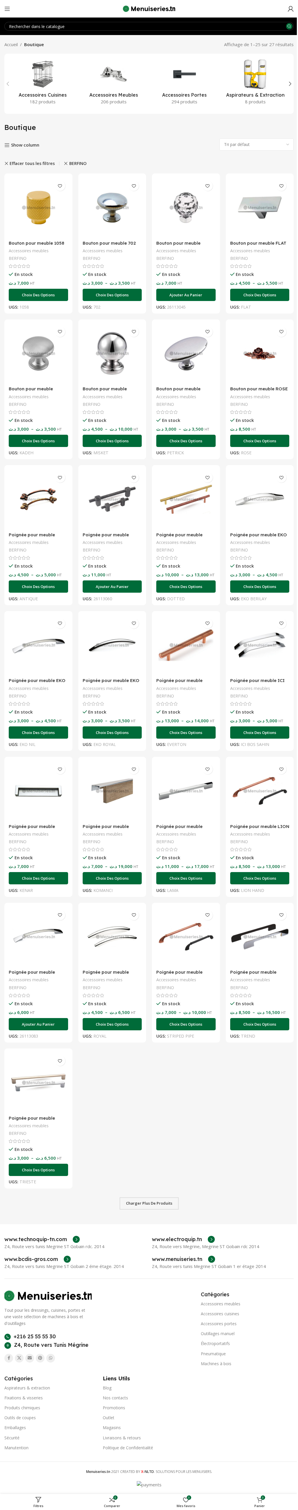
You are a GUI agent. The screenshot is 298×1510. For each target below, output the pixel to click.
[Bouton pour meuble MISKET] (112, 353)
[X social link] (19, 1358)
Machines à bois (216, 1363)
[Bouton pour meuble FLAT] (260, 207)
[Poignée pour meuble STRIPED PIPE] (186, 937)
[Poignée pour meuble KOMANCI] (112, 791)
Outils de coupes (20, 1417)
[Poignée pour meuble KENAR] (38, 791)
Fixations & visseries (23, 1398)
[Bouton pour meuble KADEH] (38, 353)
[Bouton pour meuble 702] (112, 207)
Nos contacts (115, 1398)
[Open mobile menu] (7, 9)
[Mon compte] (291, 9)
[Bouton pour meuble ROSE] (260, 353)
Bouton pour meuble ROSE (259, 389)
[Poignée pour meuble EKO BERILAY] (260, 499)
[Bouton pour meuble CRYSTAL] (186, 207)
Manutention (16, 1447)
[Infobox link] (42, 1239)
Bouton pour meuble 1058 (36, 243)
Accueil (11, 44)
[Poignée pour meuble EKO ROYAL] (112, 645)
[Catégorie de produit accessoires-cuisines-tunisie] (42, 84)
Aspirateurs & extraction (27, 1388)
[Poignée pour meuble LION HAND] (260, 791)
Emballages (15, 1427)
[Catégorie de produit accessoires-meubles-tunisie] (113, 84)
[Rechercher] (289, 26)
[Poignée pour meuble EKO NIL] (38, 645)
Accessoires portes (219, 1323)
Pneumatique (213, 1353)
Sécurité (11, 1438)
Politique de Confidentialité (128, 1447)
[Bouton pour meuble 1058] (38, 207)
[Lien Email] (29, 1358)
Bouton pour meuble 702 (109, 243)
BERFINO (77, 163)
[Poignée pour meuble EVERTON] (186, 645)
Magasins (112, 1427)
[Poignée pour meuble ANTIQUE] (38, 499)
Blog (107, 1388)
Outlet (108, 1417)
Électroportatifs (215, 1343)
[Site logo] (149, 8)
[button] (8, 84)
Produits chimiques (22, 1407)
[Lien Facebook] (8, 1358)
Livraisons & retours (122, 1438)
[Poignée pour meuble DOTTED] (186, 499)
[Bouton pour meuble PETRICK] (186, 353)
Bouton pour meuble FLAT (258, 243)
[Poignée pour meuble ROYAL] (112, 937)
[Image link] (48, 1295)
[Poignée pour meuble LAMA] (186, 791)
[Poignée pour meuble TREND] (260, 937)
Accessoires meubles (29, 250)
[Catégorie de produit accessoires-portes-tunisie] (184, 84)
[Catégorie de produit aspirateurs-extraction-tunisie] (255, 84)
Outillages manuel (218, 1333)
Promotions (114, 1407)
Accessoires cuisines (220, 1313)
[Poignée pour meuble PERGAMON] (38, 937)
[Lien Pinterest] (40, 1358)
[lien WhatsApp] (50, 1358)
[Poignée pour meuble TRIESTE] (38, 1082)
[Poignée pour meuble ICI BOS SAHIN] (260, 645)
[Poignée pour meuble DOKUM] (112, 499)
